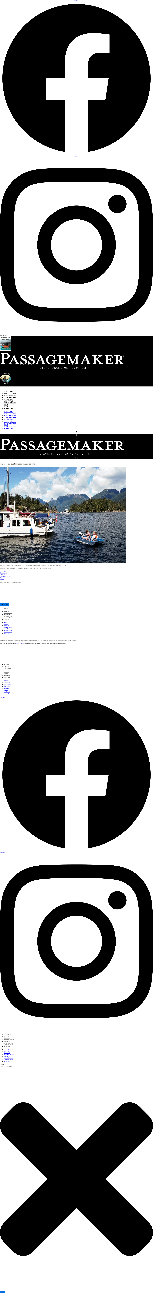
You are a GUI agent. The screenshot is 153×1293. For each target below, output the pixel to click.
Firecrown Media (8, 618)
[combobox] (8, 1066)
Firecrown (19, 643)
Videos (2, 579)
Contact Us (6, 619)
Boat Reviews (10, 395)
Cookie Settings (4, 604)
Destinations (10, 397)
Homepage (3, 571)
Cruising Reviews (5, 576)
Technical (8, 399)
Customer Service (8, 613)
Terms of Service (8, 616)
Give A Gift (6, 611)
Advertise (8, 408)
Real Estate (9, 407)
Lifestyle (8, 401)
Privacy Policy (7, 614)
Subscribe (8, 392)
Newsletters (10, 393)
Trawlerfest (10, 403)
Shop (6, 405)
